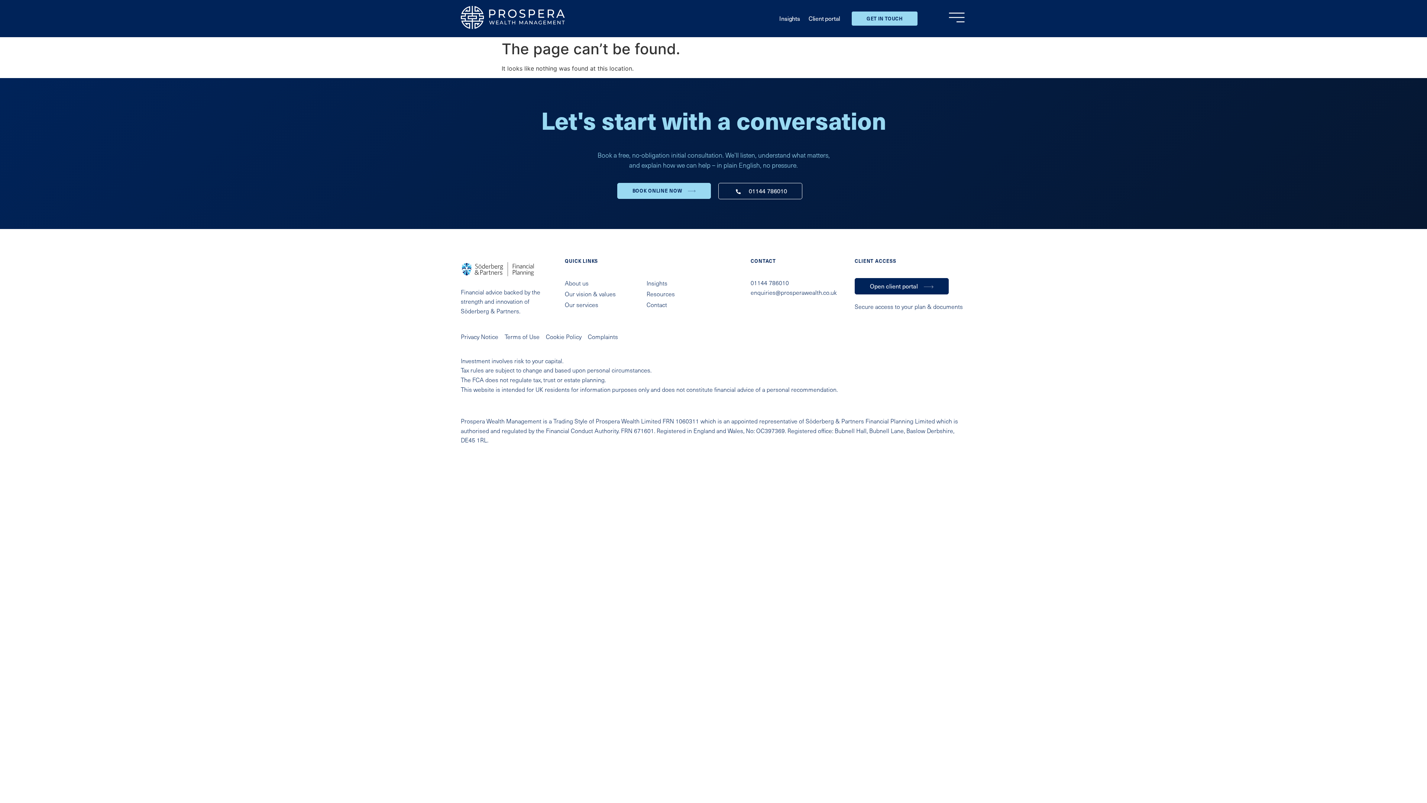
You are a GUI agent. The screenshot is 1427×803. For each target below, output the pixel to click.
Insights (789, 18)
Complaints (603, 337)
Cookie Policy (564, 337)
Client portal (824, 18)
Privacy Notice (479, 337)
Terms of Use (522, 337)
